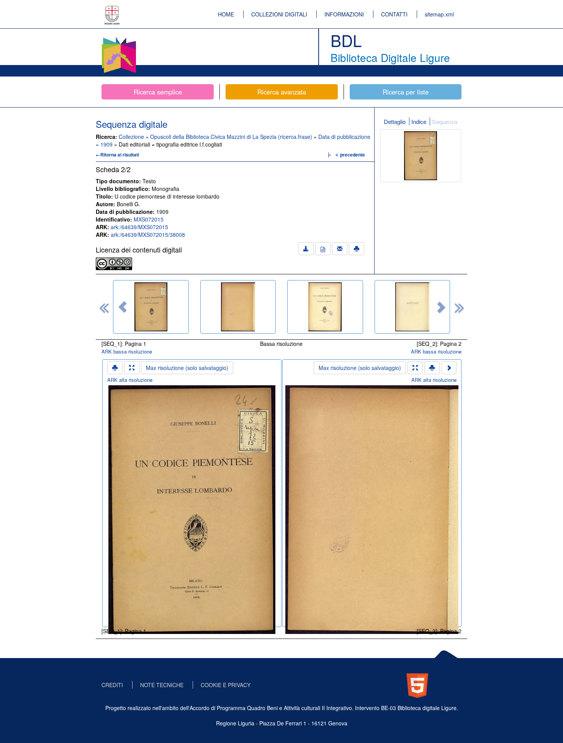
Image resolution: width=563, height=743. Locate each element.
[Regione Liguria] (112, 9)
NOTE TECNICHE (161, 685)
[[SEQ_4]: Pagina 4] (412, 307)
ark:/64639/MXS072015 (139, 227)
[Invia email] (339, 248)
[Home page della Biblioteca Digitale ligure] (119, 38)
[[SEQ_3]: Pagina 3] (325, 307)
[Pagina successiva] (449, 367)
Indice (418, 121)
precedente (352, 154)
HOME (226, 14)
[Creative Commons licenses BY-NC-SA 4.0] (114, 263)
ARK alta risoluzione (129, 379)
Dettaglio (395, 121)
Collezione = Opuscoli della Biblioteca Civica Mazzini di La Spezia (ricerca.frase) (216, 136)
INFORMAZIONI (344, 14)
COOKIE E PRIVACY (225, 685)
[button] (122, 307)
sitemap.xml (439, 14)
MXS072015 (149, 219)
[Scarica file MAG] (323, 248)
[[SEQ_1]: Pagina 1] (151, 307)
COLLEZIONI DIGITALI (279, 14)
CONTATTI (394, 14)
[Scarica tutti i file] (306, 248)
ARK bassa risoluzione (126, 351)
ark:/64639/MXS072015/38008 (148, 234)
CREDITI (112, 685)
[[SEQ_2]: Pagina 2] (238, 307)
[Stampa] (356, 248)
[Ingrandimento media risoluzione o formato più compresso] (131, 367)
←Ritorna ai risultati (117, 154)
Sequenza (444, 121)
